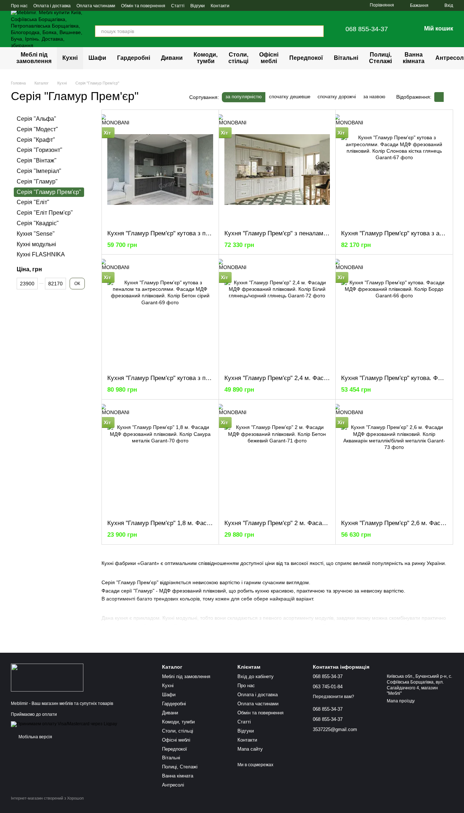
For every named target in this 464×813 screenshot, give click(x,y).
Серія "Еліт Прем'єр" (45, 213)
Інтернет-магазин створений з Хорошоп (47, 798)
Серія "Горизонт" (39, 150)
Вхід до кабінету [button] (255, 676)
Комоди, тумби (206, 57)
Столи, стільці (238, 57)
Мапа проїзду (401, 700)
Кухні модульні (36, 244)
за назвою (374, 96)
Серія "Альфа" (36, 119)
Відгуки (197, 5)
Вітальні (346, 58)
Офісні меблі (268, 57)
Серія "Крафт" (36, 139)
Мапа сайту (250, 749)
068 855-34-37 (366, 29)
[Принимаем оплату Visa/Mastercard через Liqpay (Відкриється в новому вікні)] (64, 723)
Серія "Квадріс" (38, 223)
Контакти (220, 5)
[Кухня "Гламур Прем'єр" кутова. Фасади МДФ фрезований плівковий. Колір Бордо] (394, 314)
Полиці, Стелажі (380, 57)
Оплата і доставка (52, 5)
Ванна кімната (413, 57)
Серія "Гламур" (37, 181)
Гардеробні (133, 58)
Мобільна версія (34, 736)
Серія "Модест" (37, 129)
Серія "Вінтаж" (37, 160)
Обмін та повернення (143, 5)
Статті (178, 5)
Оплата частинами (95, 5)
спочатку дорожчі (337, 96)
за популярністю (243, 96)
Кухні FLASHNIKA (41, 254)
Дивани (172, 58)
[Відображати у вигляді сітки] (439, 97)
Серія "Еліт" (33, 202)
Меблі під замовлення (33, 57)
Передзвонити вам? (333, 696)
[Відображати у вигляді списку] (448, 97)
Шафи (97, 58)
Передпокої (306, 58)
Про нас (19, 5)
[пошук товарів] (318, 31)
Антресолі (173, 785)
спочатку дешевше (289, 96)
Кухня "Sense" (36, 233)
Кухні (70, 58)
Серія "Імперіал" (39, 171)
